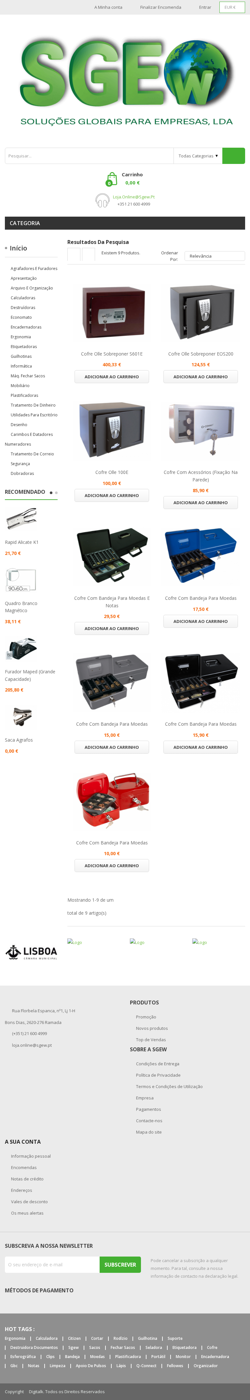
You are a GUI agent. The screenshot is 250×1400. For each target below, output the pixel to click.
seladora (154, 1348)
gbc (14, 1366)
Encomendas (23, 1167)
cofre (212, 1348)
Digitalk (36, 1391)
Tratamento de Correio (32, 454)
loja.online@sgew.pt (134, 197)
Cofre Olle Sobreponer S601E (112, 354)
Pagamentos (148, 1109)
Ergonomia (21, 337)
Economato (21, 317)
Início (18, 248)
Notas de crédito (27, 1179)
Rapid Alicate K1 (22, 542)
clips (50, 1357)
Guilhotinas (21, 356)
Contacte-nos (148, 1121)
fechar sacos (123, 1348)
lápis (121, 1366)
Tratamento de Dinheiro (33, 405)
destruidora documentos (34, 1348)
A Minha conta (108, 7)
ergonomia (15, 1339)
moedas (97, 1357)
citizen (74, 1339)
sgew (73, 1348)
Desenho (19, 424)
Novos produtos (151, 1028)
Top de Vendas (150, 1040)
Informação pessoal (30, 1156)
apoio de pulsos (91, 1366)
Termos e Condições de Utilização (169, 1086)
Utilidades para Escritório (34, 415)
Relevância (214, 256)
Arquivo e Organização (32, 288)
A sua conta (23, 1141)
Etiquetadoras (24, 346)
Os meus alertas (27, 1213)
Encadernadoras (26, 327)
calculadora (47, 1339)
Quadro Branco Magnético (21, 606)
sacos (94, 1348)
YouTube (243, 1392)
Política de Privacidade (158, 1075)
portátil (158, 1357)
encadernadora (215, 1357)
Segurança (20, 463)
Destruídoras (23, 307)
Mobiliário (20, 385)
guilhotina (147, 1339)
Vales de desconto (29, 1202)
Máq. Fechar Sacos (28, 376)
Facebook (227, 1392)
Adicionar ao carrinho (112, 377)
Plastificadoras (24, 395)
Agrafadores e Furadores (34, 268)
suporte (175, 1339)
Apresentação (24, 278)
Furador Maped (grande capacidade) (30, 675)
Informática (21, 366)
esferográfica (23, 1357)
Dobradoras (22, 473)
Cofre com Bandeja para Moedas (201, 598)
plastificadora (128, 1357)
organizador (206, 1366)
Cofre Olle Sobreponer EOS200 (200, 354)
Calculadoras (23, 298)
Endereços (21, 1190)
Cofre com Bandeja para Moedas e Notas (112, 601)
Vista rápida (112, 312)
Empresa (144, 1098)
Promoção (145, 1017)
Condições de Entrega (157, 1064)
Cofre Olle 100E (111, 472)
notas (33, 1366)
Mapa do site (148, 1132)
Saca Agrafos (19, 740)
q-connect (146, 1366)
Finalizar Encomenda (160, 7)
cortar (97, 1339)
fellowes (175, 1366)
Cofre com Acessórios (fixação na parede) (201, 475)
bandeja (72, 1357)
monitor (183, 1357)
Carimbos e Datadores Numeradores (29, 439)
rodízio (121, 1339)
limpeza (57, 1366)
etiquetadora (185, 1348)
